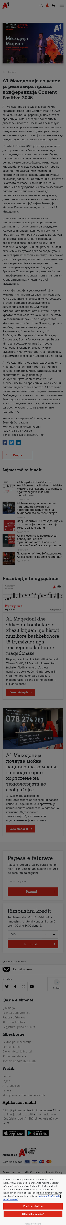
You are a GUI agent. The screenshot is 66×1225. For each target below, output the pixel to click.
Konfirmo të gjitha (32, 1206)
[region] (33, 1199)
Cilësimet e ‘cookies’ (33, 1214)
